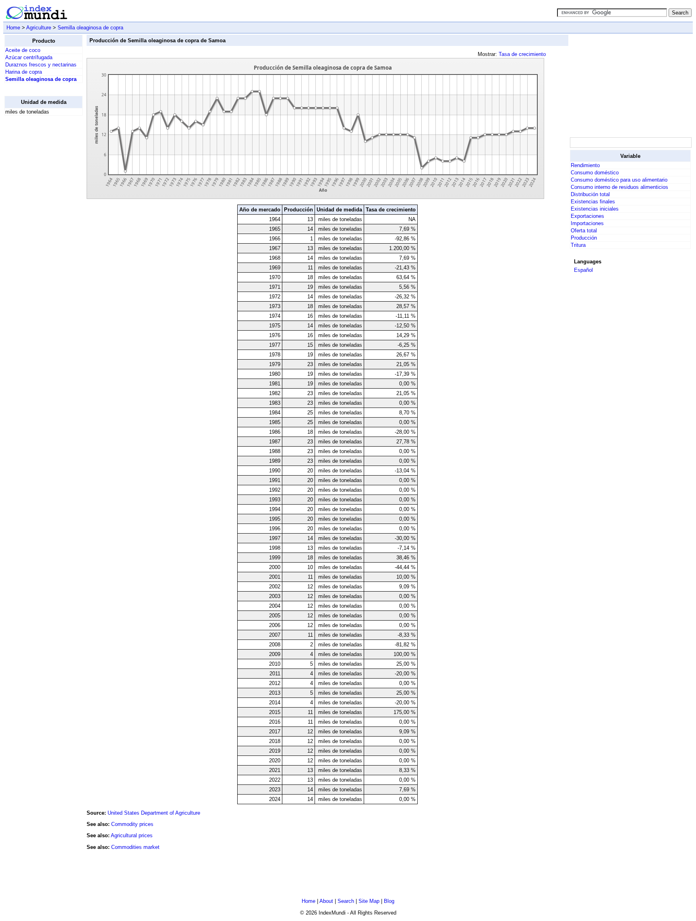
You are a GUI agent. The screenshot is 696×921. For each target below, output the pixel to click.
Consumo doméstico (595, 173)
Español (583, 270)
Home (13, 28)
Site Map (368, 901)
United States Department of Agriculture (154, 813)
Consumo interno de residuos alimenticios (619, 187)
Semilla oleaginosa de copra (90, 28)
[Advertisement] (36, 243)
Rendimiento (585, 165)
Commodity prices (132, 824)
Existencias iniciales (595, 209)
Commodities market (135, 847)
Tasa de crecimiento (522, 54)
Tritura (578, 245)
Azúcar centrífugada (28, 57)
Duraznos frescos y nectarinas (41, 65)
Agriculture (38, 28)
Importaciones (587, 223)
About (326, 901)
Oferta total (584, 231)
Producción (584, 238)
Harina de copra (23, 72)
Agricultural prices (132, 835)
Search (346, 901)
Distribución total (590, 194)
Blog (389, 901)
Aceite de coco (22, 50)
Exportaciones (587, 216)
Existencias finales (593, 202)
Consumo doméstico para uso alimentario (619, 180)
